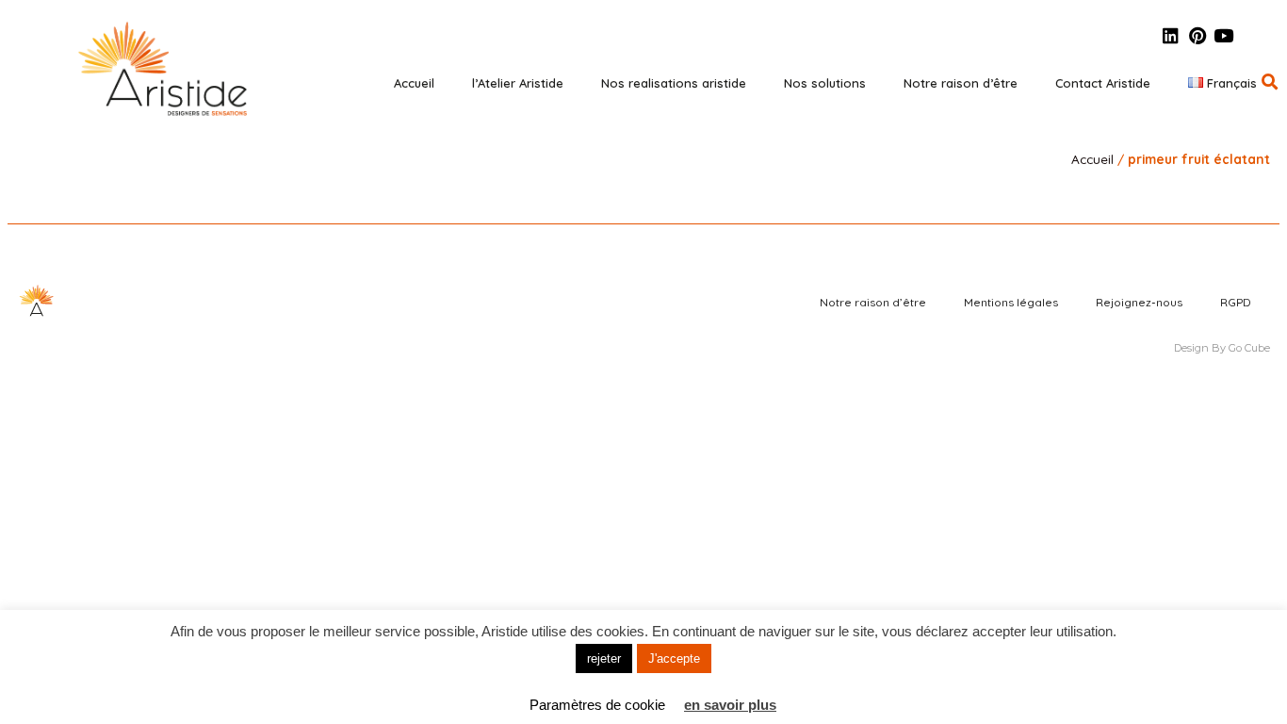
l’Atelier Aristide (517, 82)
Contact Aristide (1102, 82)
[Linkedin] (1171, 35)
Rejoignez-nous (1139, 302)
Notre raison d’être (961, 82)
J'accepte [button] (674, 658)
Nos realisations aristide (673, 82)
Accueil (414, 82)
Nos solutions (825, 82)
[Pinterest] (1197, 35)
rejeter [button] (604, 658)
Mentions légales (1011, 302)
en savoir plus (730, 705)
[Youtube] (1223, 35)
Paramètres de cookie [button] (597, 705)
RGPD (1235, 302)
